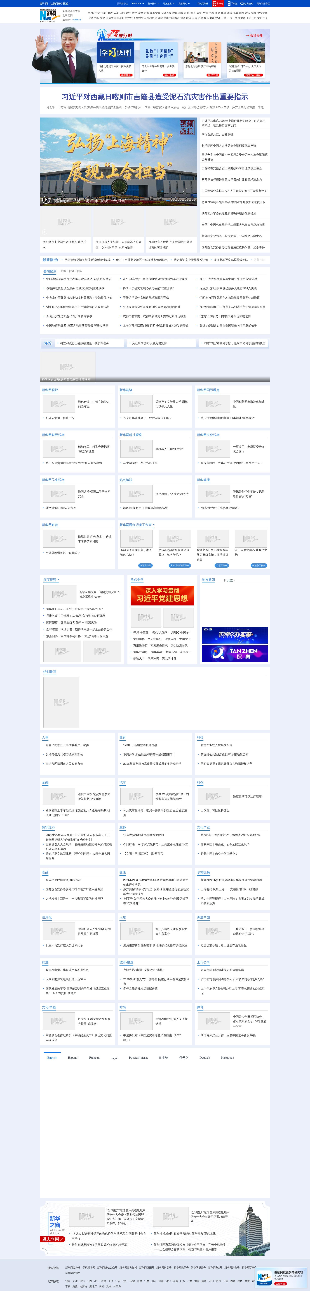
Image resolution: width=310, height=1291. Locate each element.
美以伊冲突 (169, 658)
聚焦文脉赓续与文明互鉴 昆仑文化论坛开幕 (99, 1244)
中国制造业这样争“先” (215, 190)
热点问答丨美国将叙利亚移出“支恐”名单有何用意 (77, 636)
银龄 (160, 18)
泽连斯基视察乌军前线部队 (231, 259)
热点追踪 (125, 479)
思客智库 (155, 13)
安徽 (132, 1281)
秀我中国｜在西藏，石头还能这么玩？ (225, 844)
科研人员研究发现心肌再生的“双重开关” (148, 288)
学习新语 (170, 75)
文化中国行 (155, 639)
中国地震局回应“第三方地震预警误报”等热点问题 (77, 325)
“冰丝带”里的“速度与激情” (117, 247)
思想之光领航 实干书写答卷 (200, 66)
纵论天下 (139, 658)
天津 (75, 1281)
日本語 (163, 1057)
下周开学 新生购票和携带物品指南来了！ (149, 754)
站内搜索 (248, 3)
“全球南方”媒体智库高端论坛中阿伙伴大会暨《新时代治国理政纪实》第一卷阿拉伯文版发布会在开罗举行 (126, 1217)
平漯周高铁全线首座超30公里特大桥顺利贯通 (152, 306)
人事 (116, 13)
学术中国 (141, 18)
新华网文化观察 (208, 434)
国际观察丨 (53, 622)
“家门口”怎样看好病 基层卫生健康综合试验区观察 (77, 306)
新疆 (75, 1286)
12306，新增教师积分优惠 (140, 745)
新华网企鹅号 (72, 1273)
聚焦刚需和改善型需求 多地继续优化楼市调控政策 (155, 945)
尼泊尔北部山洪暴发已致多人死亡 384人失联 (228, 288)
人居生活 (111, 18)
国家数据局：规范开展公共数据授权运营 (226, 763)
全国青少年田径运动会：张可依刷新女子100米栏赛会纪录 (250, 1021)
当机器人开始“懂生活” (169, 448)
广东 (182, 1281)
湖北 (168, 1281)
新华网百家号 (249, 1267)
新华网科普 (50, 524)
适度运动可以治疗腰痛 (247, 796)
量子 (193, 13)
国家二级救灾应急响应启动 (162, 107)
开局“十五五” (141, 632)
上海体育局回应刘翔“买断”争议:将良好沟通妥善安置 (156, 325)
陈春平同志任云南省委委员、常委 (67, 745)
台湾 (146, 13)
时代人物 (170, 639)
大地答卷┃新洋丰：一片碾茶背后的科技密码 (74, 898)
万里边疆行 (140, 645)
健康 (217, 13)
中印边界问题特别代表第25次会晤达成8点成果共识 (78, 278)
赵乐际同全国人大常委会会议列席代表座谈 (229, 145)
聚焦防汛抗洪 (179, 645)
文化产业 (262, 18)
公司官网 (68, 15)
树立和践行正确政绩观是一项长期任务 (84, 343)
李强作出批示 (133, 107)
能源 (188, 18)
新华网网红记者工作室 (135, 524)
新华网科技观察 (130, 434)
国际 (122, 13)
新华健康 (203, 479)
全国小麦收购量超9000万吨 (63, 879)
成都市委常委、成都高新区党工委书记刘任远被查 (154, 316)
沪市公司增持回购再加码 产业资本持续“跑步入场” (232, 979)
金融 (90, 18)
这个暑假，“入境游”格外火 (172, 493)
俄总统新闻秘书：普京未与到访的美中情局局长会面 (232, 306)
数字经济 (130, 18)
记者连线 (252, 278)
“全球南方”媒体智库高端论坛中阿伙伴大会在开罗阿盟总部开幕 (210, 1216)
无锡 (108, 1286)
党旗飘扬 (139, 639)
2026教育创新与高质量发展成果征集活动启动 (152, 763)
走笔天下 (185, 651)
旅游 (182, 18)
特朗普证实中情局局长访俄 (191, 259)
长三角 (117, 1286)
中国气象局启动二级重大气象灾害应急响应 (237, 224)
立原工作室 (221, 565)
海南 (196, 1281)
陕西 (240, 1281)
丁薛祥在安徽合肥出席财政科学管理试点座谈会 (232, 168)
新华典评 (157, 651)
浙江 (125, 1281)
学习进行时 (94, 13)
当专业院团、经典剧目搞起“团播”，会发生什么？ (232, 462)
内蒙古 (83, 1286)
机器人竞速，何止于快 (60, 417)
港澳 (140, 13)
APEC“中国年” (180, 632)
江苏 (118, 1281)
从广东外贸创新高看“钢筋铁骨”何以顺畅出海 (74, 462)
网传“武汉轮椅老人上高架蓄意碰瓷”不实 (163, 844)
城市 (177, 18)
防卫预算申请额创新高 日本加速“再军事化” (228, 417)
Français (94, 1057)
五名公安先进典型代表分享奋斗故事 (69, 316)
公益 (223, 18)
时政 (110, 13)
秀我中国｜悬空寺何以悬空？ (219, 853)
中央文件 (262, 13)
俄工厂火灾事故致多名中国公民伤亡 (222, 278)
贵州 (218, 1281)
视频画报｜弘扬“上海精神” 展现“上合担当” (89, 201)
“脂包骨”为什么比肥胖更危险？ (220, 507)
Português (227, 1057)
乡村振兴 (152, 18)
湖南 (175, 1281)
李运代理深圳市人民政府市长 (64, 763)
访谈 (229, 13)
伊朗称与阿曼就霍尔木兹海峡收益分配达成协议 (229, 297)
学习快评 (126, 75)
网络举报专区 (263, 3)
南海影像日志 (159, 645)
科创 (186, 13)
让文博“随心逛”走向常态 (61, 507)
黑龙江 (93, 1286)
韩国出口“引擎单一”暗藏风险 (79, 622)
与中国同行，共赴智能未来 (140, 462)
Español (73, 1057)
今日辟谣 (129, 844)
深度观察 (49, 579)
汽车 (96, 18)
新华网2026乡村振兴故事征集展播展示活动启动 (231, 879)
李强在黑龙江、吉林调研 (217, 134)
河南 (161, 1281)
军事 (223, 13)
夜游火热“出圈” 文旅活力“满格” (143, 969)
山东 (153, 1281)
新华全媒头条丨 (89, 592)
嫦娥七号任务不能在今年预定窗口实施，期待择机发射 (212, 555)
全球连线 (166, 13)
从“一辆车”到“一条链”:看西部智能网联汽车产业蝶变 (155, 278)
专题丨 (206, 224)
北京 (67, 1281)
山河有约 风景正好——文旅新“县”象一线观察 (229, 889)
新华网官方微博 (128, 1267)
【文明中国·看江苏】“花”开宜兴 (143, 853)
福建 (139, 1281)
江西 (146, 1281)
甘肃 (247, 1281)
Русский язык (138, 1057)
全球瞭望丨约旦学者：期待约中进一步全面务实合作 (79, 629)
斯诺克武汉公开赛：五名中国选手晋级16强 (228, 1035)
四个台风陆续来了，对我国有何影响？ (147, 417)
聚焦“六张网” (160, 632)
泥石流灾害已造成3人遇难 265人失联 (205, 107)
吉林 (103, 1281)
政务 (247, 13)
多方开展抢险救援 (243, 107)
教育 (174, 13)
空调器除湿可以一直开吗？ (63, 552)
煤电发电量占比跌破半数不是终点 (67, 969)
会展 (194, 18)
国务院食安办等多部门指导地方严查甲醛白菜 (74, 889)
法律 (253, 13)
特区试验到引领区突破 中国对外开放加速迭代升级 (234, 202)
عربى (114, 1057)
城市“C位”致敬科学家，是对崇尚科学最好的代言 (235, 343)
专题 (261, 107)
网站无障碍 (203, 3)
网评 (134, 13)
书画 (211, 13)
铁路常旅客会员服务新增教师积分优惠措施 (229, 213)
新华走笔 (171, 651)
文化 (205, 13)
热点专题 (137, 579)
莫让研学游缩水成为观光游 (149, 343)
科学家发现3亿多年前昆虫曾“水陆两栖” (66, 379)
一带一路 (232, 18)
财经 (128, 13)
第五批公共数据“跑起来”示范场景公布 (224, 754)
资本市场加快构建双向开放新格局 (222, 969)
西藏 (232, 1281)
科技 (181, 13)
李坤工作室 (145, 565)
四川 (211, 1281)
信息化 (120, 18)
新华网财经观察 (53, 434)
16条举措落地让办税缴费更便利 (143, 834)
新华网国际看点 (208, 389)
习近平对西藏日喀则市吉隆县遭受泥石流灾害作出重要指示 (155, 96)
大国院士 (185, 639)
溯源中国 (169, 18)
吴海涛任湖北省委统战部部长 (64, 754)
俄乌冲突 (153, 658)
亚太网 (242, 18)
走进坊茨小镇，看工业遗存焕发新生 (224, 945)
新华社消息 (140, 651)
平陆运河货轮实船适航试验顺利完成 (88, 259)
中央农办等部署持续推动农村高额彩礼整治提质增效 (79, 297)
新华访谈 (125, 389)
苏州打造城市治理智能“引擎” (84, 608)
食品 (102, 18)
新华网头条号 (231, 1267)
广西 (189, 1281)
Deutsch (204, 1057)
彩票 (200, 18)
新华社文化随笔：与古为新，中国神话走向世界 (232, 235)
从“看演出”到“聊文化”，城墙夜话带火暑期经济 (231, 834)
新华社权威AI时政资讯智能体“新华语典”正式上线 (185, 1233)
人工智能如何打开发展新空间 (248, 190)
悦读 (217, 18)
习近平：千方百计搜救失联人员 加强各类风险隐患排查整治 (84, 107)
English (52, 1057)
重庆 (204, 1281)
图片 (241, 13)
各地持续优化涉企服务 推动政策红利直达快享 (75, 288)
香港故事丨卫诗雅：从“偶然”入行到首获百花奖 (75, 615)
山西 (89, 1281)
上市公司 (251, 18)
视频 (235, 13)
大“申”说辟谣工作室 (179, 565)
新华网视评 (50, 389)
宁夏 (67, 1286)
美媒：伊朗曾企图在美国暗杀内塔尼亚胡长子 (228, 325)
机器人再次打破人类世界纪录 (64, 945)
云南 (225, 1281)
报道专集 (256, 35)
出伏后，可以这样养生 (215, 810)
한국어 (184, 1057)
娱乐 (206, 18)
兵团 (101, 1286)
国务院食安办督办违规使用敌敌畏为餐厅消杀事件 (233, 247)
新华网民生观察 (53, 479)
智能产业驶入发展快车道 (216, 745)
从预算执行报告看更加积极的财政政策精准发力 (232, 179)
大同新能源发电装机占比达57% (66, 979)
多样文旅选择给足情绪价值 (140, 988)
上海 (110, 1281)
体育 (199, 13)
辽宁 (96, 1281)
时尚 (212, 18)
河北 (82, 1281)
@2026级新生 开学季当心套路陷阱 (145, 507)
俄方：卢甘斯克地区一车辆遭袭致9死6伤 (142, 259)
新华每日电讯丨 (56, 608)
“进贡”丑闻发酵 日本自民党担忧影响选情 (225, 316)
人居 (122, 917)
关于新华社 (122, 3)
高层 (104, 13)
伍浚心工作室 (258, 565)
